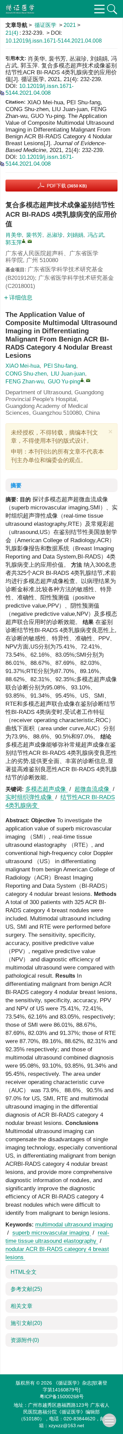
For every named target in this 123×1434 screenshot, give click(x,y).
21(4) (12, 33)
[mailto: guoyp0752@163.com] (88, 380)
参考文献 (26, 1289)
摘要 (16, 485)
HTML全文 (24, 1272)
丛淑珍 (54, 235)
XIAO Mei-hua (22, 366)
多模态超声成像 (46, 789)
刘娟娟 (75, 235)
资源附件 (25, 1340)
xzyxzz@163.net (66, 1425)
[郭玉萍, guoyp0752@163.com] (23, 241)
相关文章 (21, 1306)
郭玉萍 (13, 242)
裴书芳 (34, 235)
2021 (70, 25)
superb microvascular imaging (51, 1233)
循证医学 (45, 25)
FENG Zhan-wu (24, 381)
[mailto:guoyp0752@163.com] (29, 241)
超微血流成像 (92, 789)
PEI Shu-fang (60, 366)
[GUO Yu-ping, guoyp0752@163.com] (82, 380)
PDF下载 (67, 185)
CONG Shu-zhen (26, 374)
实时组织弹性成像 (29, 797)
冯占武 (95, 235)
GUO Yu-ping (64, 381)
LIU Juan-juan (68, 374)
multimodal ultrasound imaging (74, 1224)
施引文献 (26, 1323)
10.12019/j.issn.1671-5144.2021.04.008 (53, 41)
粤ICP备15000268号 (62, 1396)
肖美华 (13, 235)
